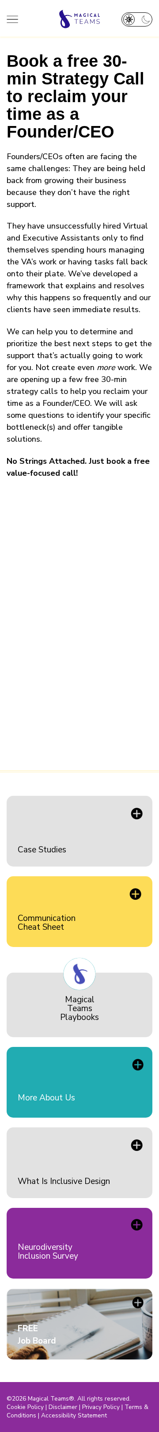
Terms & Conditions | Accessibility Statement (77, 1411)
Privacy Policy (101, 1407)
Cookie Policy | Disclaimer (42, 1407)
